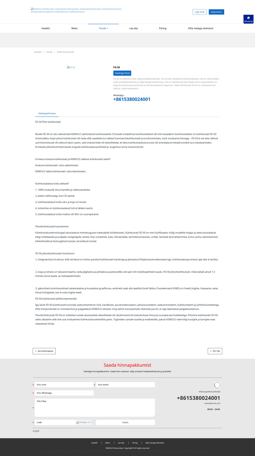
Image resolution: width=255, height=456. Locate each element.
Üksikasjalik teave (47, 113)
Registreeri (216, 11)
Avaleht (46, 28)
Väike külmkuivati (65, 52)
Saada (125, 422)
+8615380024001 (132, 99)
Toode (49, 52)
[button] (83, 422)
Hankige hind (122, 73)
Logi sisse (200, 11)
